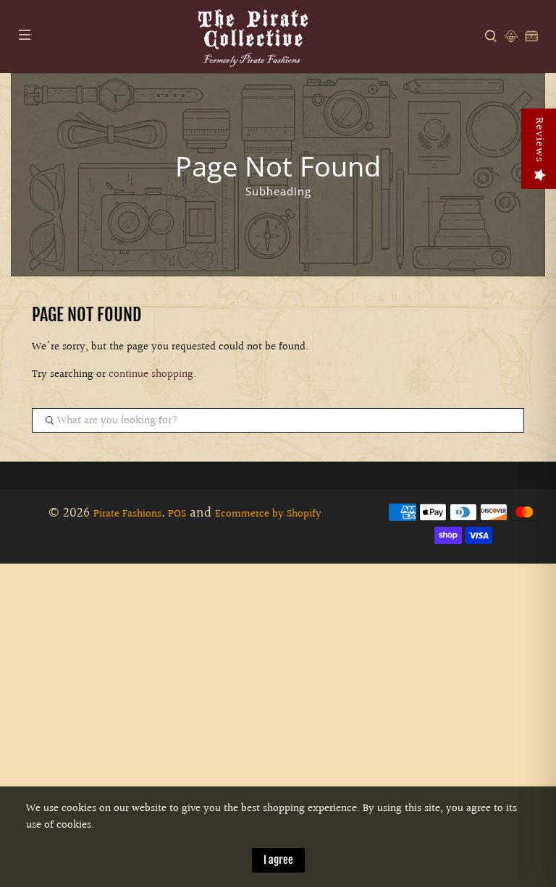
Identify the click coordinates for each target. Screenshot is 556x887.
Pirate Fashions (127, 514)
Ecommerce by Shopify (268, 514)
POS (177, 514)
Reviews (539, 140)
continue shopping (151, 374)
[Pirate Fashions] (252, 36)
